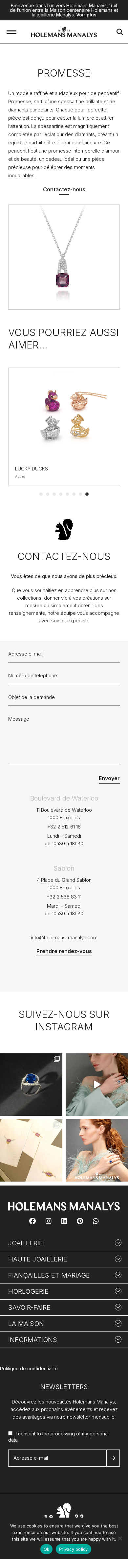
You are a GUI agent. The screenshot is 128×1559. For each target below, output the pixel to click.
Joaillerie (25, 1243)
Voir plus (86, 14)
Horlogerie (28, 1291)
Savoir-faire (29, 1307)
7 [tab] (80, 494)
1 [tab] (41, 494)
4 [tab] (60, 494)
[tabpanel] (64, 427)
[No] (120, 1538)
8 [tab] (87, 494)
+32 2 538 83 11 (64, 897)
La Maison (26, 1324)
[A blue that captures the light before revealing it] (31, 1084)
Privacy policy (73, 1549)
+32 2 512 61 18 (64, 827)
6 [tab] (73, 494)
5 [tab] (67, 494)
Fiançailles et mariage (49, 1275)
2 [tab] (47, 494)
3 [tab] (54, 494)
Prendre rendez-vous (64, 951)
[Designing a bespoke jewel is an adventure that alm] (31, 1150)
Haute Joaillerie (37, 1259)
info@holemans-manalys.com (64, 937)
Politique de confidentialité (29, 1368)
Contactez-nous (64, 189)
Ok (47, 1549)
